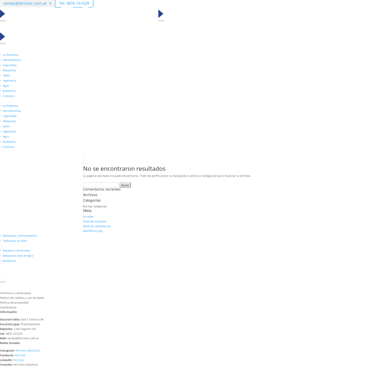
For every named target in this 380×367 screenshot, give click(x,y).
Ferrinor (20, 355)
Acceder (88, 216)
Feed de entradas (94, 221)
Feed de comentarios (97, 226)
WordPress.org (93, 231)
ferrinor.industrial (28, 350)
